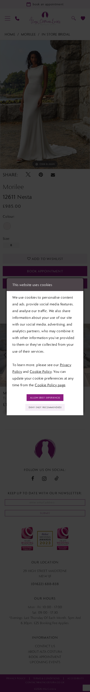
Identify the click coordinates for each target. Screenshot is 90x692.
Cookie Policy (40, 371)
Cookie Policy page (50, 385)
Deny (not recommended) (45, 407)
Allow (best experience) (45, 397)
